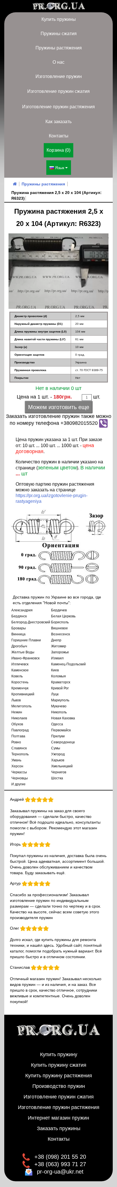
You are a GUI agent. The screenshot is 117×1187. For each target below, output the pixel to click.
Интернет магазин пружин (58, 1118)
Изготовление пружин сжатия (58, 91)
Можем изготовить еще (58, 407)
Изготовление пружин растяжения (58, 106)
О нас (58, 62)
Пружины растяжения (58, 47)
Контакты (58, 135)
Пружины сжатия (59, 33)
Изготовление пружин (58, 76)
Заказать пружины (58, 1128)
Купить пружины (58, 19)
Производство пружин (58, 1086)
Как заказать (58, 121)
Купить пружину (58, 1054)
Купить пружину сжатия (58, 1065)
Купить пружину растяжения (58, 1075)
